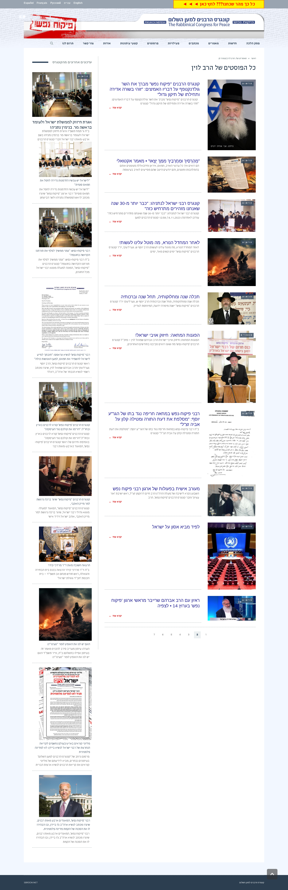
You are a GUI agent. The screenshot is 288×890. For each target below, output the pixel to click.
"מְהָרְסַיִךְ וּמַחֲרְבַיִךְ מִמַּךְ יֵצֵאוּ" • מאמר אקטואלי (158, 160)
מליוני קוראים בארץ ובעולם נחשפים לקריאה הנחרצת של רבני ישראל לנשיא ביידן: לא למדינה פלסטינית (62, 748)
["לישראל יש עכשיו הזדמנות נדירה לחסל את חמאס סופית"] (65, 159)
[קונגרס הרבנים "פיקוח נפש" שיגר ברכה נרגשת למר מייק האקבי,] (65, 476)
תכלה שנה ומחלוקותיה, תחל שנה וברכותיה (160, 296)
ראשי (253, 58)
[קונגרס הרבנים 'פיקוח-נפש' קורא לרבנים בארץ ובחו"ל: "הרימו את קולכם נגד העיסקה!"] (65, 402)
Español (29, 3)
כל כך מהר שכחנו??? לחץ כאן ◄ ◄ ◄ (219, 4)
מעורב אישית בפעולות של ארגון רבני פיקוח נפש (156, 488)
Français (42, 3)
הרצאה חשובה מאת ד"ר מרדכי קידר (69, 565)
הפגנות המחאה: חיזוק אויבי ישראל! (167, 335)
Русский (55, 3)
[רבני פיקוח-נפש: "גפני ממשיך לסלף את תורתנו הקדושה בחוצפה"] (65, 227)
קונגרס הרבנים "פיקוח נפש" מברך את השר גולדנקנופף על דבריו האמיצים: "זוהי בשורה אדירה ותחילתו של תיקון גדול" (155, 89)
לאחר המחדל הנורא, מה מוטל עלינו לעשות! (159, 242)
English (78, 3)
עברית (67, 3)
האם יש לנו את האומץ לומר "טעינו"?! (68, 644)
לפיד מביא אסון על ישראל (176, 526)
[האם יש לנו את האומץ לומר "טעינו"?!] (65, 614)
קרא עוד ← (115, 108)
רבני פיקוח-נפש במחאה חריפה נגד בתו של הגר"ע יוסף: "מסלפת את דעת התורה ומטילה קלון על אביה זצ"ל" (154, 419)
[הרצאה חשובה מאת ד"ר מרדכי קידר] (65, 544)
